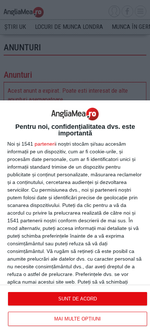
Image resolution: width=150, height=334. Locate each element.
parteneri (45, 143)
